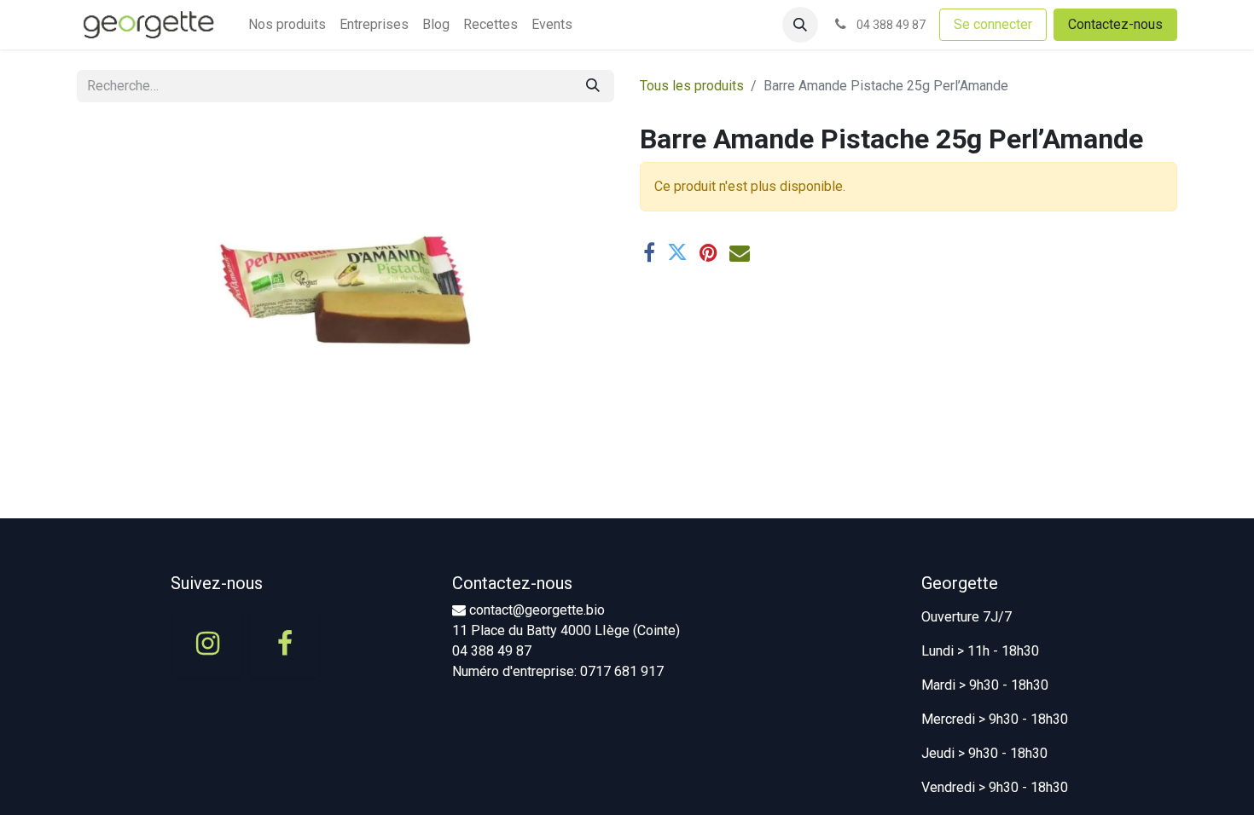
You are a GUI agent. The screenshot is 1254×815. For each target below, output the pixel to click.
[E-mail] (739, 252)
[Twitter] (677, 252)
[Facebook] (649, 252)
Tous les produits (692, 86)
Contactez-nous (1115, 24)
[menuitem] (287, 25)
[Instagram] (207, 644)
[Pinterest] (708, 252)
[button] (800, 25)
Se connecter (993, 24)
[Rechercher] (593, 86)
